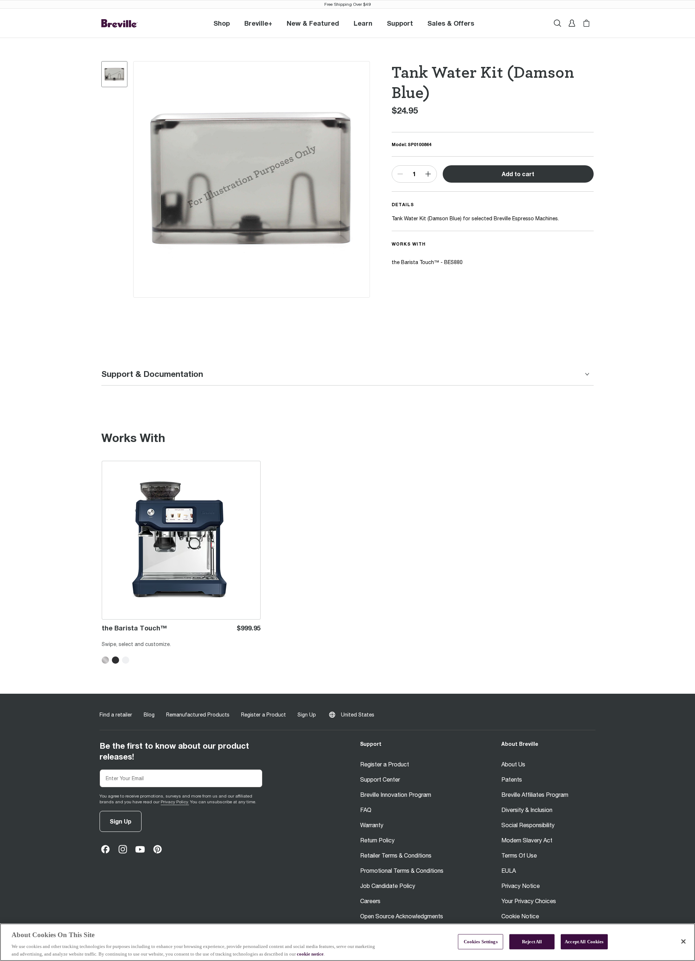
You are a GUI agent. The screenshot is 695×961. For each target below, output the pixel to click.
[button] (258, 23)
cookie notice (310, 953)
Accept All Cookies (584, 941)
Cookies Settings (481, 941)
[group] (114, 74)
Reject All (532, 941)
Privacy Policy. (175, 801)
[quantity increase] (428, 174)
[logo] (119, 23)
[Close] (683, 941)
